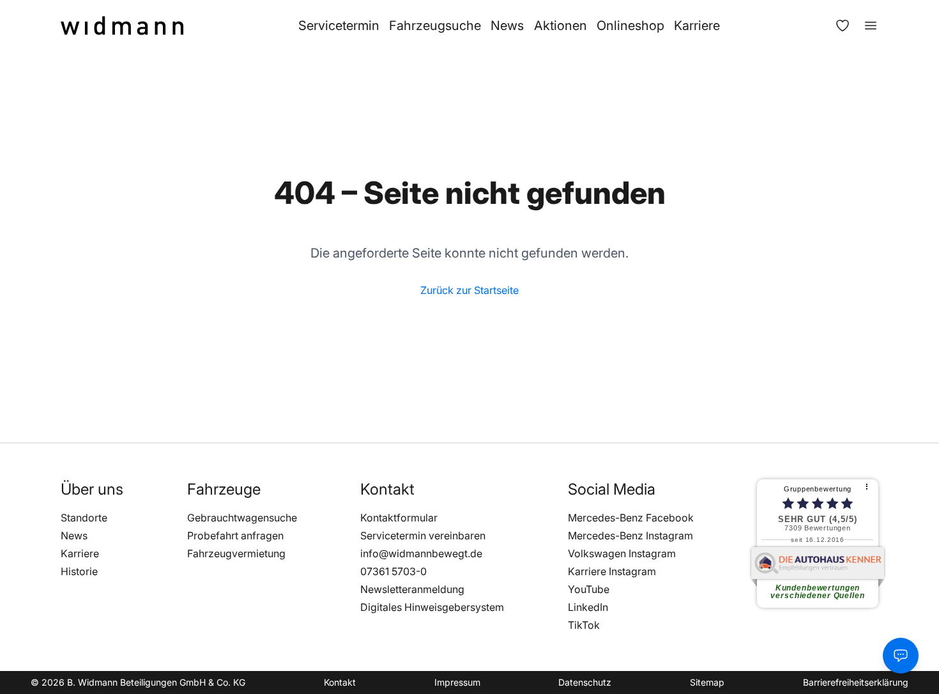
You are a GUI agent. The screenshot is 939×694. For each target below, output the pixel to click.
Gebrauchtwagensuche (242, 517)
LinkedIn (588, 607)
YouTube (588, 589)
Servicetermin (338, 25)
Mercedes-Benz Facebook (631, 517)
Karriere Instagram (612, 571)
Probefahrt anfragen (235, 535)
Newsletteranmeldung (412, 589)
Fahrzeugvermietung (236, 553)
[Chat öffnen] (901, 656)
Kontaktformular (399, 517)
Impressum (457, 682)
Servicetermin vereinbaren (422, 535)
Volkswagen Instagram (622, 553)
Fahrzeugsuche (435, 25)
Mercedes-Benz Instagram (630, 535)
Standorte (84, 517)
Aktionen (560, 25)
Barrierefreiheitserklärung (855, 682)
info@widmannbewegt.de (421, 553)
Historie (79, 571)
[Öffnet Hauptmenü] (864, 25)
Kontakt (340, 682)
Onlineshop (630, 25)
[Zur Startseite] (122, 25)
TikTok (584, 625)
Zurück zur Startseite (469, 290)
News (507, 25)
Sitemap (707, 682)
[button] (92, 489)
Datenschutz (584, 682)
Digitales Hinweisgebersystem (432, 607)
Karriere (697, 25)
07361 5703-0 (393, 571)
